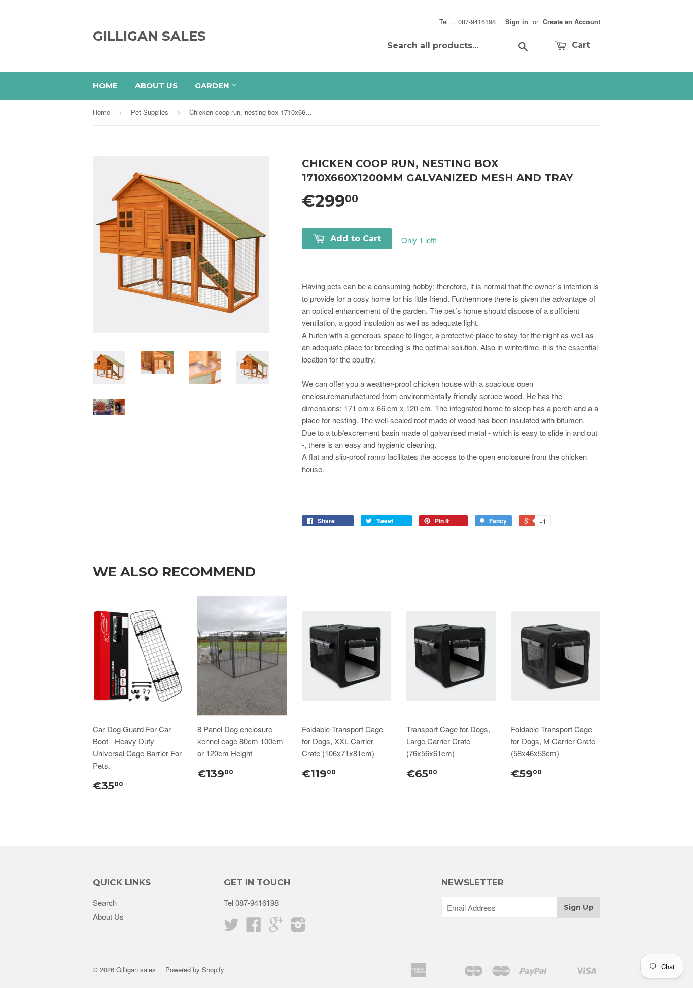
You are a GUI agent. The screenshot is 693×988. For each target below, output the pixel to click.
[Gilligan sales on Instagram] (298, 927)
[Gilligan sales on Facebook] (253, 927)
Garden (213, 85)
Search (105, 902)
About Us (156, 85)
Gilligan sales (149, 36)
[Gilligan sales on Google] (276, 927)
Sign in (516, 21)
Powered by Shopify (194, 969)
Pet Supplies (149, 112)
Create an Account (571, 21)
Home (105, 85)
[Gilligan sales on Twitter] (231, 927)
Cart (579, 45)
